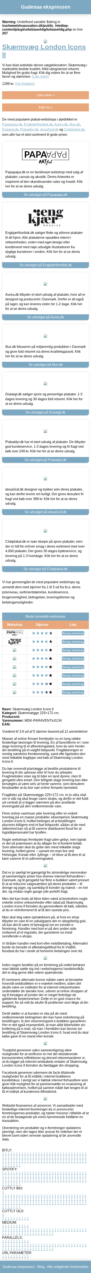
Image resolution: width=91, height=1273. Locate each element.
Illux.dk (74, 124)
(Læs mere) (40, 76)
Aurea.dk (61, 124)
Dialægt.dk (10, 129)
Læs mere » (45, 95)
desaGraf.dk (49, 129)
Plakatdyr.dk (29, 129)
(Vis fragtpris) (25, 83)
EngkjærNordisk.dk (38, 124)
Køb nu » (45, 107)
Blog (40, 1267)
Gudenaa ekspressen (45, 7)
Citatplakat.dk (74, 129)
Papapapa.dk (12, 124)
